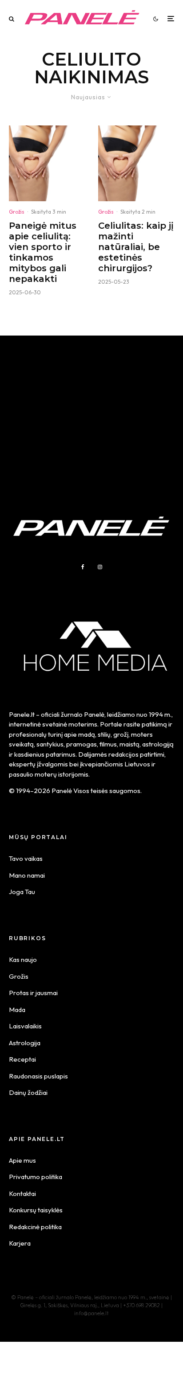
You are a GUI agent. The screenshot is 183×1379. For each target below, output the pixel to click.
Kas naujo (23, 959)
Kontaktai (22, 1193)
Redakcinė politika (35, 1227)
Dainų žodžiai (28, 1092)
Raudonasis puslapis (38, 1076)
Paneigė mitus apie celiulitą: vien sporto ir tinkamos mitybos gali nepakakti (42, 252)
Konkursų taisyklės (36, 1210)
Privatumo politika (35, 1176)
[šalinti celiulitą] (47, 163)
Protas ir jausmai (33, 992)
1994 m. (160, 714)
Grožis (16, 211)
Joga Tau (22, 891)
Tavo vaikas (26, 858)
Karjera (20, 1243)
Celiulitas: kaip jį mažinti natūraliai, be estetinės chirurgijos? (136, 246)
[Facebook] (83, 567)
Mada (17, 1009)
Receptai (22, 1059)
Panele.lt (22, 714)
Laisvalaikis (25, 1026)
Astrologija (24, 1043)
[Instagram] (100, 567)
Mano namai (27, 875)
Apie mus (22, 1160)
